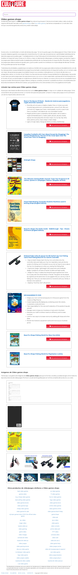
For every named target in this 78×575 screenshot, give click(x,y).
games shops (27, 23)
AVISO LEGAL (21, 573)
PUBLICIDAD (4, 573)
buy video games (40, 23)
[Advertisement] (39, 39)
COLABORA (13, 573)
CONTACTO (30, 573)
